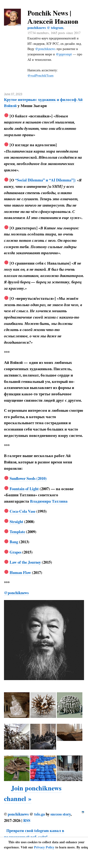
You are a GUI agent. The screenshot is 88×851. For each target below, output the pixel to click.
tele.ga (39, 814)
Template (17, 532)
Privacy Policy (44, 847)
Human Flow (20, 572)
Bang (14, 542)
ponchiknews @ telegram (45, 27)
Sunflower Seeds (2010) (28, 478)
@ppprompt (64, 54)
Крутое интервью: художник (30, 99)
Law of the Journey (25, 562)
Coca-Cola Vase (22, 511)
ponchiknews (18, 814)
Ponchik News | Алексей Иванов (52, 17)
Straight (16, 521)
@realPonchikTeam (40, 75)
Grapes (15, 552)
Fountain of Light (24, 489)
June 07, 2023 (13, 94)
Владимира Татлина (49, 501)
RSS (26, 820)
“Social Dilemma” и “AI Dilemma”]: (45, 180)
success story (60, 814)
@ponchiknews (45, 48)
